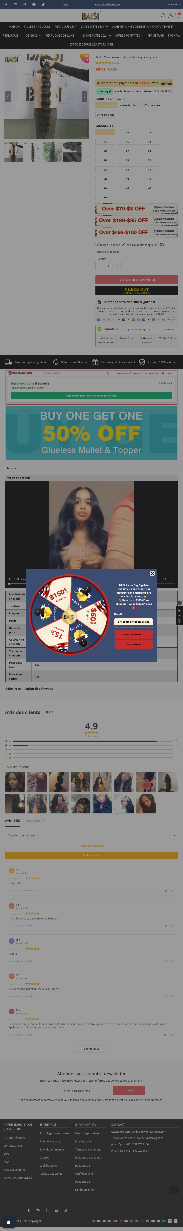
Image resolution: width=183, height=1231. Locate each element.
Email (118, 614)
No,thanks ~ (134, 644)
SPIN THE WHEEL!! (133, 634)
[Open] (9, 1222)
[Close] (152, 573)
